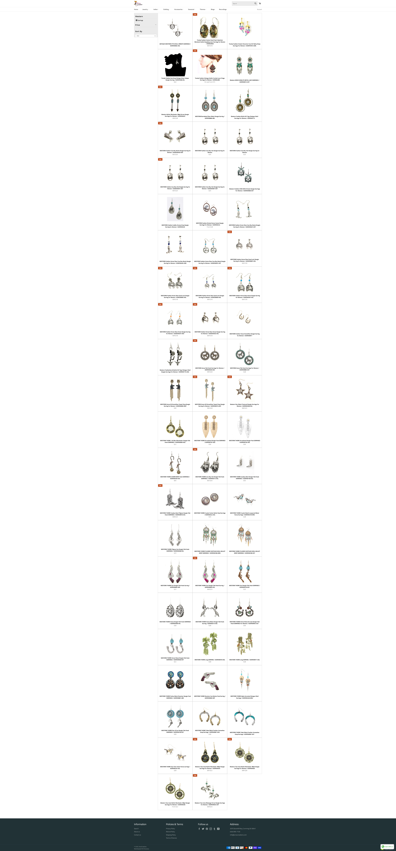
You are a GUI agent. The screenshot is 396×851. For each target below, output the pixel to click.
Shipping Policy (171, 835)
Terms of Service (171, 838)
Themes (203, 9)
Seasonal (191, 9)
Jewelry (145, 9)
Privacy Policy (170, 828)
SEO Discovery (145, 849)
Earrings (140, 20)
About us (137, 831)
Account (259, 9)
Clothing (166, 9)
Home (136, 9)
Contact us (137, 835)
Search (136, 828)
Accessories (178, 9)
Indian (155, 9)
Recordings (223, 9)
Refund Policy (170, 831)
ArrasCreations (142, 847)
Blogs (213, 9)
